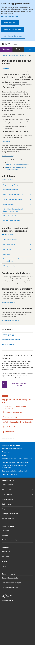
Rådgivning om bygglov (9, 335)
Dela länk (6, 68)
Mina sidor (5, 561)
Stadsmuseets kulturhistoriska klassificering (15, 471)
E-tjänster (5, 535)
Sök (19, 49)
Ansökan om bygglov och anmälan (20, 384)
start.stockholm (6, 600)
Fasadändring (6, 141)
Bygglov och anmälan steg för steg (16, 400)
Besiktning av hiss (7, 156)
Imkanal (4, 455)
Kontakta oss (6, 551)
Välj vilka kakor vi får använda (13, 36)
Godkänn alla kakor (10, 22)
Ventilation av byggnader (9, 474)
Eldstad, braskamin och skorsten (12, 448)
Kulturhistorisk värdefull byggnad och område (15, 462)
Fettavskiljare (6, 452)
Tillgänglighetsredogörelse (10, 578)
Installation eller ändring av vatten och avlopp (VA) (17, 459)
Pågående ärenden (8, 344)
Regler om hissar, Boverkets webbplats (17, 164)
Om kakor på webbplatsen (9, 16)
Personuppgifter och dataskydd (11, 583)
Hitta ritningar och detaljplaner (11, 339)
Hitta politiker (6, 556)
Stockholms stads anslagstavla (11, 540)
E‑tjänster (7, 49)
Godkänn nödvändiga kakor (12, 29)
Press (4, 566)
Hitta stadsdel (6, 530)
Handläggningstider (8, 302)
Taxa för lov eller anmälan (10, 320)
